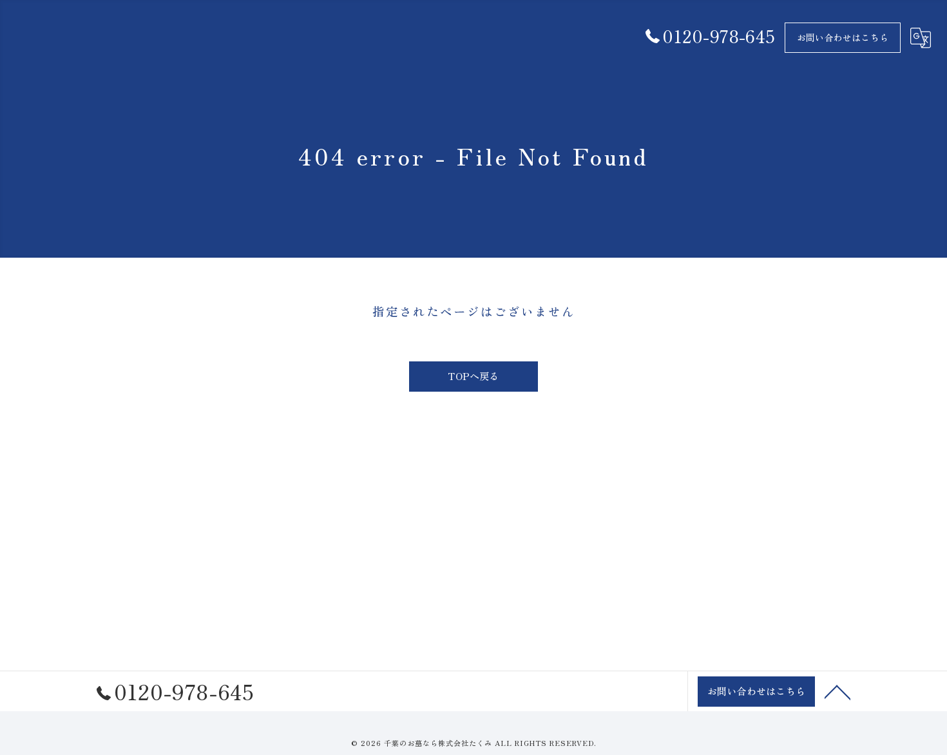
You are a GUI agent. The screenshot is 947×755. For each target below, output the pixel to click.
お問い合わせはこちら (842, 37)
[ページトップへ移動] (837, 691)
